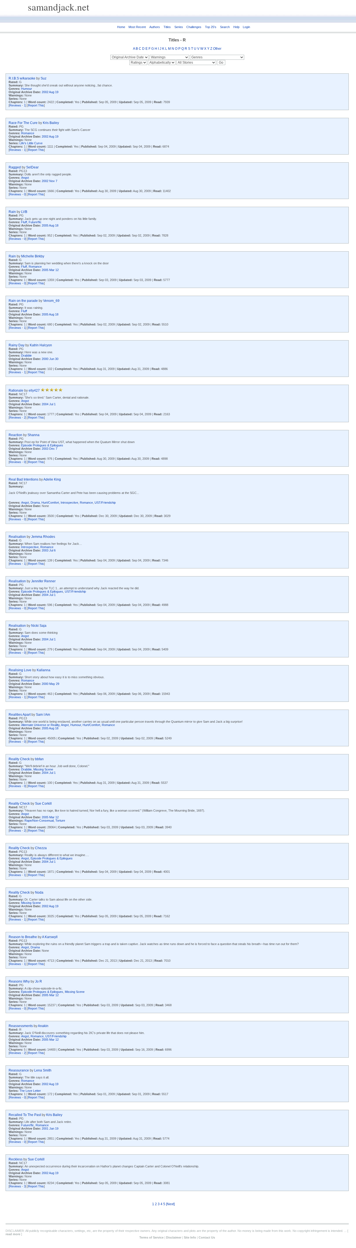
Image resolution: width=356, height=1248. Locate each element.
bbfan (39, 759)
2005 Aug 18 (50, 225)
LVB (24, 212)
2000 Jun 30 (50, 359)
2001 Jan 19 (50, 1128)
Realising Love (20, 670)
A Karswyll (50, 937)
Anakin (43, 1026)
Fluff (24, 222)
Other (217, 49)
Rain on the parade (23, 301)
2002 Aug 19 (50, 92)
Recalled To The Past (25, 1115)
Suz (43, 78)
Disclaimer (173, 1237)
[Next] (170, 1204)
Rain (12, 212)
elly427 (34, 390)
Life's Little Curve (31, 143)
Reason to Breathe (23, 937)
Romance (27, 133)
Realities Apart (20, 715)
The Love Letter (30, 1090)
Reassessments (21, 1026)
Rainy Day (16, 345)
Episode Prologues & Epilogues (42, 445)
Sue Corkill (43, 804)
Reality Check (19, 759)
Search (225, 27)
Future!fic (35, 222)
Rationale (16, 390)
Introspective (69, 502)
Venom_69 (51, 301)
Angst (25, 177)
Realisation (18, 537)
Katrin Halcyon (41, 345)
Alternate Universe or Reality (40, 725)
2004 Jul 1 (49, 404)
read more (13, 1234)
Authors (154, 27)
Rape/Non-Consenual (39, 820)
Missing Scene (43, 769)
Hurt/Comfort (50, 502)
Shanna (33, 435)
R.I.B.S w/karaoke (22, 78)
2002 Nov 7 (49, 181)
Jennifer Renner (43, 581)
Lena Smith (42, 1070)
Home (121, 27)
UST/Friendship (105, 502)
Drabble (26, 355)
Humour (26, 88)
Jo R (38, 981)
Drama (35, 502)
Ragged (15, 167)
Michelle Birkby (32, 256)
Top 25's (210, 27)
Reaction (15, 435)
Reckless (16, 1159)
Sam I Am (43, 715)
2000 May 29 (50, 683)
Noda (39, 892)
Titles (167, 27)
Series (178, 27)
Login (246, 27)
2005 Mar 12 (50, 270)
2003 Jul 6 (49, 550)
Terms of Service (151, 1237)
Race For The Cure (23, 123)
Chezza (41, 848)
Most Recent (137, 27)
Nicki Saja (38, 626)
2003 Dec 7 (49, 448)
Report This (36, 105)
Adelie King (52, 479)
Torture (60, 820)
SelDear (32, 167)
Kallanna (43, 670)
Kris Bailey (51, 123)
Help (236, 27)
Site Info (190, 1237)
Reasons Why (19, 981)
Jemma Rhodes (43, 537)
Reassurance (19, 1070)
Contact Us (207, 1237)
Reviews (15, 105)
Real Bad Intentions (23, 479)
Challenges (193, 27)
